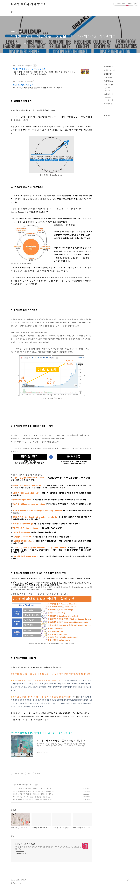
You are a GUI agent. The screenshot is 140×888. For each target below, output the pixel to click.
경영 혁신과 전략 (19, 785)
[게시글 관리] (22, 773)
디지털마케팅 (109, 100)
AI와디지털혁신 (109, 97)
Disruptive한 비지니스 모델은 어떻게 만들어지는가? (30, 797)
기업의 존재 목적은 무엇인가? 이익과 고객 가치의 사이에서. (32, 791)
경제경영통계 (108, 74)
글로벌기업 (108, 88)
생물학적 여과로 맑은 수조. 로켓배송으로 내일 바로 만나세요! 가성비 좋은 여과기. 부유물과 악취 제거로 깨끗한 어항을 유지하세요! (44, 72)
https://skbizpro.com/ (21, 81)
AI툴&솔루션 (108, 103)
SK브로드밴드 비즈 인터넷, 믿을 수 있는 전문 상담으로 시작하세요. (37, 87)
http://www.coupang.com (22, 65)
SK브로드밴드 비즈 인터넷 (24, 84)
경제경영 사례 (108, 94)
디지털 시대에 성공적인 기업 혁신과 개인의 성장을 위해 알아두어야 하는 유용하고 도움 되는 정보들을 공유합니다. (48, 848)
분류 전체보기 (108, 66)
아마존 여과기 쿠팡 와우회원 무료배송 (29, 68)
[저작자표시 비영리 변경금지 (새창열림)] (37, 773)
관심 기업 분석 (108, 85)
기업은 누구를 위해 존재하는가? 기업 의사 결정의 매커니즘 (32, 794)
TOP (127, 880)
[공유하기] (19, 773)
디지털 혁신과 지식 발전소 (28, 4)
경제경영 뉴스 (108, 81)
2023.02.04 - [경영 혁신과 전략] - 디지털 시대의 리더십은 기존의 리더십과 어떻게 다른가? (42, 733)
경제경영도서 (108, 77)
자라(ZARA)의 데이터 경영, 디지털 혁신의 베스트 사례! (31, 788)
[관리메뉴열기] (136, 3)
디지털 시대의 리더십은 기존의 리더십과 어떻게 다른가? (31, 799)
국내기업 (107, 91)
